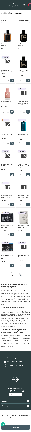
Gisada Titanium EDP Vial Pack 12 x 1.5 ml (6, 133)
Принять (15, 427)
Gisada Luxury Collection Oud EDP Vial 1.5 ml (7, 72)
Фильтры (20, 24)
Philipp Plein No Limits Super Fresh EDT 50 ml (23, 196)
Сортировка (5, 24)
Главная (3, 12)
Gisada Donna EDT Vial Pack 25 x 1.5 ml (7, 165)
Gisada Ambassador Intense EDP (23, 44)
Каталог (10, 12)
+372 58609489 (14, 388)
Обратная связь (15, 394)
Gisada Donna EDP (6, 101)
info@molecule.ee (14, 391)
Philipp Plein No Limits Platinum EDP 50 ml (23, 226)
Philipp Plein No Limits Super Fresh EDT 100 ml (7, 257)
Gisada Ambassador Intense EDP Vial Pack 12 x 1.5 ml (23, 103)
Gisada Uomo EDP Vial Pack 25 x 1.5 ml (7, 196)
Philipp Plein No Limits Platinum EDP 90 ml (23, 256)
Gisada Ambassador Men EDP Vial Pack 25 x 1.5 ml (24, 166)
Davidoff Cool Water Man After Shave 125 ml (23, 134)
